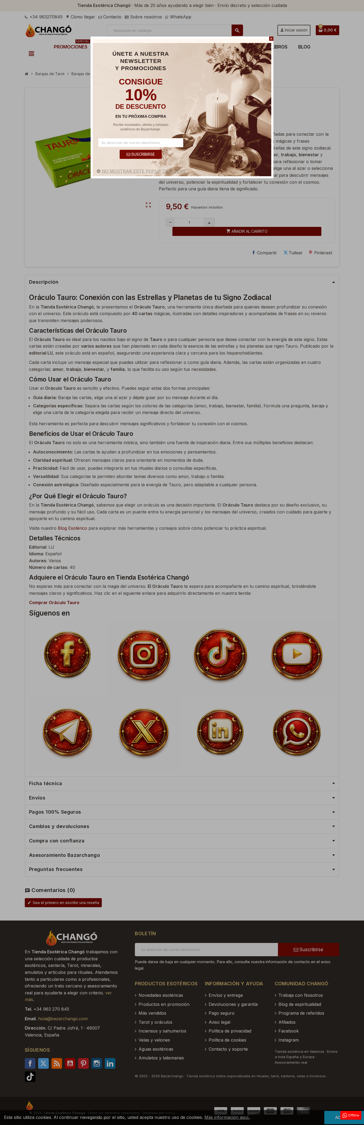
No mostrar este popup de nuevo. (144, 171)
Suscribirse (142, 154)
